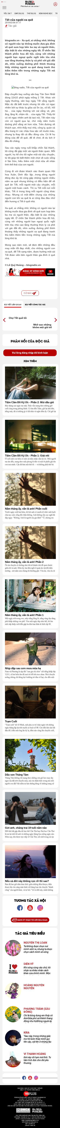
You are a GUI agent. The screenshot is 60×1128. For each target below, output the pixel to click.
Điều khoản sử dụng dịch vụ (30, 1122)
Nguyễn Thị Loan (35, 942)
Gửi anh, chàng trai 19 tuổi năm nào (26, 827)
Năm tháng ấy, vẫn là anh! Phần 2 (24, 562)
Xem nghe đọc (45, 13)
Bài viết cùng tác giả (35, 304)
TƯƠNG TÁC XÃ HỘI (30, 900)
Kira (27, 1032)
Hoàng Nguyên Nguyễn (34, 987)
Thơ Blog (31, 13)
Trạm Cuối (11, 721)
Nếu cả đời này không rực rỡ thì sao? (27, 881)
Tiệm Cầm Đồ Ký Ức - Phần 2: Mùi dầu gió (29, 402)
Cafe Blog (19, 13)
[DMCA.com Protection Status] (23, 1110)
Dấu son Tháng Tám (16, 774)
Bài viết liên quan (12, 304)
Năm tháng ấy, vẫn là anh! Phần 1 (24, 615)
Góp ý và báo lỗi (30, 1123)
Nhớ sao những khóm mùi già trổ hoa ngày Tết (42, 326)
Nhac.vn (32, 1125)
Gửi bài (28, 293)
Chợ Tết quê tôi (18, 318)
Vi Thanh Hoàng (35, 1053)
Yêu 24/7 (8, 13)
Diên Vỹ (29, 964)
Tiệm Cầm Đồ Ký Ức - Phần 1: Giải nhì (27, 455)
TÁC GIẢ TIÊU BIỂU (30, 933)
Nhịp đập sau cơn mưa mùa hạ (23, 668)
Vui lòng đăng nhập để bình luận (30, 352)
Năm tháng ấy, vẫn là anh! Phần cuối (26, 508)
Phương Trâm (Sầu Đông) (37, 1010)
